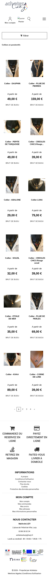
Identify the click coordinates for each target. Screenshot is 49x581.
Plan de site (24, 484)
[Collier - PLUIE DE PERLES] (36, 300)
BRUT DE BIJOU (12, 105)
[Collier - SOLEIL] (12, 242)
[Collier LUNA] (36, 184)
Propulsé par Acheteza (28, 570)
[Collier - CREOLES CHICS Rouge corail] (36, 242)
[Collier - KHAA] (12, 358)
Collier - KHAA (12, 374)
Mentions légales (14, 573)
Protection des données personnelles (24, 489)
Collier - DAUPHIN (12, 83)
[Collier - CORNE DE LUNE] (36, 358)
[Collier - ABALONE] (12, 184)
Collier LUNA (37, 200)
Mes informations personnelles (24, 511)
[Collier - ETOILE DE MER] (12, 300)
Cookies (24, 487)
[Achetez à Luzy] (24, 6)
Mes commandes (24, 504)
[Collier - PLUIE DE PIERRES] (36, 67)
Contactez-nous (24, 482)
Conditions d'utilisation (24, 479)
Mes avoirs (24, 506)
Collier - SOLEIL (12, 258)
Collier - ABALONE (12, 200)
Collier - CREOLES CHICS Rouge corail (37, 260)
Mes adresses (24, 509)
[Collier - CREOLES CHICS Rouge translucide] (36, 125)
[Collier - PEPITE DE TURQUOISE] (12, 125)
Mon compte (24, 501)
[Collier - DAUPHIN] (12, 67)
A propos (24, 477)
